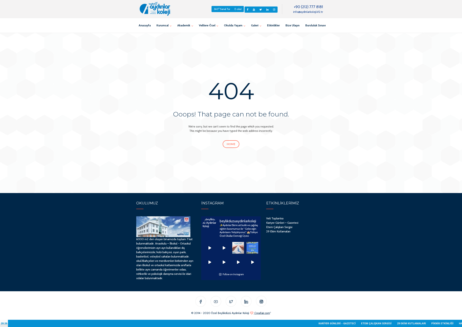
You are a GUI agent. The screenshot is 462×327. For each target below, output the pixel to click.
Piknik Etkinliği (428, 323)
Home (231, 144)
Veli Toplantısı (275, 218)
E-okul (238, 9)
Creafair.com (262, 313)
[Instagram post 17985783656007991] (224, 262)
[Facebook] (200, 302)
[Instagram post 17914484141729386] (209, 262)
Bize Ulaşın (293, 25)
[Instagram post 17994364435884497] (238, 262)
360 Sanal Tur (222, 9)
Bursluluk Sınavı (315, 25)
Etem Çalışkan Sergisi (279, 227)
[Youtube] (216, 302)
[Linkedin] (246, 302)
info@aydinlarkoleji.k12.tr (308, 12)
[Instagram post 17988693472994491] (209, 248)
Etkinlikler (273, 25)
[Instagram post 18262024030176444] (238, 248)
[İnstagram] (261, 302)
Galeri (254, 25)
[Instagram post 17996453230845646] (252, 262)
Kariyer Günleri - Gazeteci (323, 323)
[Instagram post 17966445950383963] (252, 248)
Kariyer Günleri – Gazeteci (282, 222)
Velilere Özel (207, 25)
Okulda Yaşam (233, 25)
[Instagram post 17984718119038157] (224, 248)
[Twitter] (231, 302)
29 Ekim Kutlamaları (278, 231)
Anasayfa (145, 25)
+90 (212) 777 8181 (308, 7)
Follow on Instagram (233, 274)
